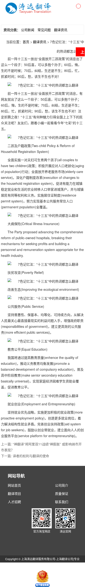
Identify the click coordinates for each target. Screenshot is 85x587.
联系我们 (61, 501)
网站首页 (14, 485)
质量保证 (61, 493)
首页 (26, 41)
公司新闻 (27, 29)
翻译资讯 (60, 29)
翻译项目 (14, 493)
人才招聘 (14, 501)
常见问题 (44, 29)
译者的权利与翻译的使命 (31, 455)
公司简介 (61, 485)
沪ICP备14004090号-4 (61, 566)
